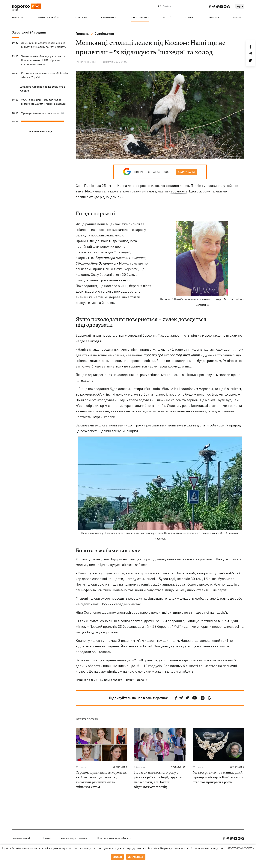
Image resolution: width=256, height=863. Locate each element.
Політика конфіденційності (114, 838)
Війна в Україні (48, 17)
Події (167, 17)
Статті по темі (87, 719)
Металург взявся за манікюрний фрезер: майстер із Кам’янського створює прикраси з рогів (218, 777)
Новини (17, 17)
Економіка (109, 17)
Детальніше (136, 857)
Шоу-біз (213, 17)
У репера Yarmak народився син (40, 113)
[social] (209, 6)
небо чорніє (178, 191)
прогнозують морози (213, 375)
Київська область (111, 680)
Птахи (130, 680)
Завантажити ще (40, 131)
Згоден (117, 857)
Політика (80, 17)
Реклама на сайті (22, 838)
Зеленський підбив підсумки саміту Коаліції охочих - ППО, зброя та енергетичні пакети (43, 60)
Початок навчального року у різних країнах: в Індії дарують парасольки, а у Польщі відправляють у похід (158, 780)
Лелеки (142, 680)
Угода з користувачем (74, 838)
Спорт (189, 17)
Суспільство (140, 17)
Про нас (46, 838)
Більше (238, 17)
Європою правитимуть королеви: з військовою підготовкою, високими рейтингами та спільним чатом (101, 780)
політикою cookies (241, 848)
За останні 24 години (29, 32)
